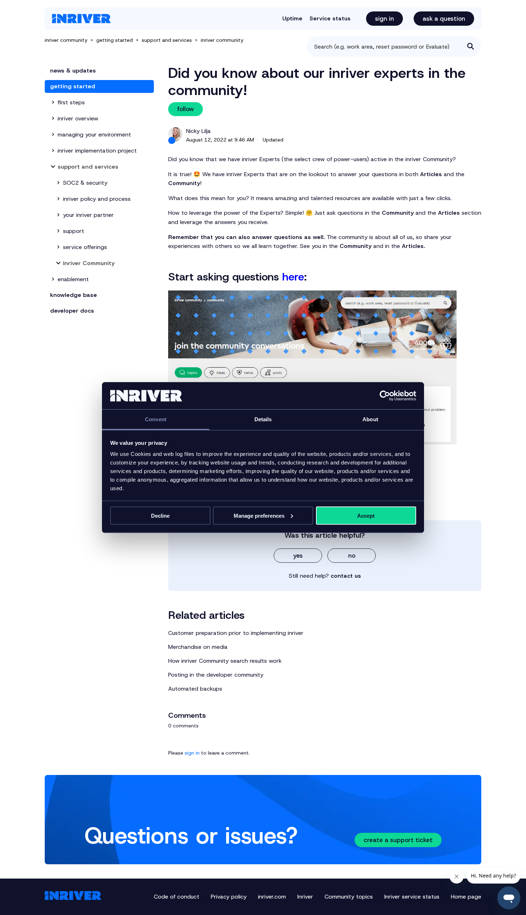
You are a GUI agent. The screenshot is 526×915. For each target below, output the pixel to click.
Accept (366, 515)
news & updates (73, 70)
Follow (185, 109)
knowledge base (73, 295)
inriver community (66, 40)
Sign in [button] (384, 19)
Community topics (349, 896)
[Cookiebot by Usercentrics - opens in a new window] (385, 396)
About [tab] (370, 419)
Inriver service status (411, 896)
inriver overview (78, 118)
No (351, 556)
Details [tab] (263, 419)
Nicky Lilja (198, 131)
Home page (466, 896)
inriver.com (272, 896)
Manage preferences (259, 515)
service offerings (85, 247)
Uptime (292, 18)
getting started (114, 40)
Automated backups (195, 688)
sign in (192, 753)
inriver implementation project (97, 150)
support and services (167, 40)
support (73, 231)
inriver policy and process (97, 199)
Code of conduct (176, 896)
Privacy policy (229, 896)
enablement (73, 279)
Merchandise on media (198, 647)
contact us (346, 576)
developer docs (72, 310)
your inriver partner (88, 215)
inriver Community (222, 40)
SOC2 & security (85, 183)
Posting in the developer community (215, 674)
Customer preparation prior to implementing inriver (235, 633)
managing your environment (94, 134)
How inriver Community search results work (225, 661)
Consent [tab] (155, 419)
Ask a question (444, 19)
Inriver (305, 896)
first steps (71, 102)
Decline (160, 515)
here (293, 277)
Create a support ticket (398, 840)
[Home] (81, 18)
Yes (298, 556)
